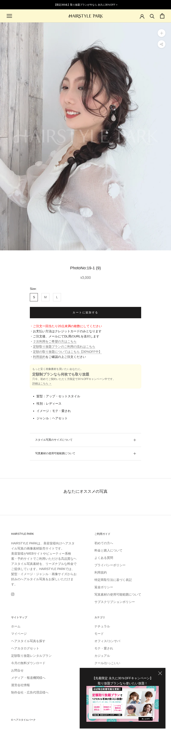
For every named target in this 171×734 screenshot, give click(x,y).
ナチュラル (102, 626)
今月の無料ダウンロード (28, 663)
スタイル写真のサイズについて (54, 439)
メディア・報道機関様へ (28, 677)
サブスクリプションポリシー (114, 602)
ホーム (15, 626)
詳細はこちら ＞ (42, 383)
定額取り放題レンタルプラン (31, 655)
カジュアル (102, 655)
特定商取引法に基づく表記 (113, 580)
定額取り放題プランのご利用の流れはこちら (64, 346)
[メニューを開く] (9, 16)
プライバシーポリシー (110, 565)
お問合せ (17, 670)
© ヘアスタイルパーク (23, 719)
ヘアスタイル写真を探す (28, 641)
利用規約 (39, 357)
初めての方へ (103, 543)
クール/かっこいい (107, 663)
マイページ (19, 633)
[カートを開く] (162, 15)
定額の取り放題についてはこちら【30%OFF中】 (67, 351)
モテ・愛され (103, 648)
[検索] (152, 16)
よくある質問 (103, 558)
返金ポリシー (103, 587)
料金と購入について (108, 550)
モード (99, 633)
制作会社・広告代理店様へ (30, 692)
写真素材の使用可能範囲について (55, 453)
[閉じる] (160, 673)
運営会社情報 (20, 685)
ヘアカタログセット (25, 648)
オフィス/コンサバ (107, 641)
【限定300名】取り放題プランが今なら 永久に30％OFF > (85, 4)
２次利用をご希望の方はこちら (55, 341)
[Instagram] (12, 594)
